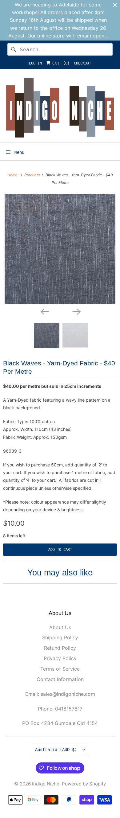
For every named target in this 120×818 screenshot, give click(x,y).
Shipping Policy (60, 637)
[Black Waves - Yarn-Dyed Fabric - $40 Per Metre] (60, 249)
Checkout (82, 63)
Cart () (60, 63)
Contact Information (60, 679)
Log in (35, 63)
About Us (60, 627)
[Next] (76, 311)
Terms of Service (60, 669)
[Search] (13, 49)
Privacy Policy (60, 658)
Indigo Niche (45, 784)
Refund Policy (60, 648)
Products (32, 175)
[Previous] (44, 311)
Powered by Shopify (84, 784)
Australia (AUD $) (57, 749)
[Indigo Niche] (60, 108)
